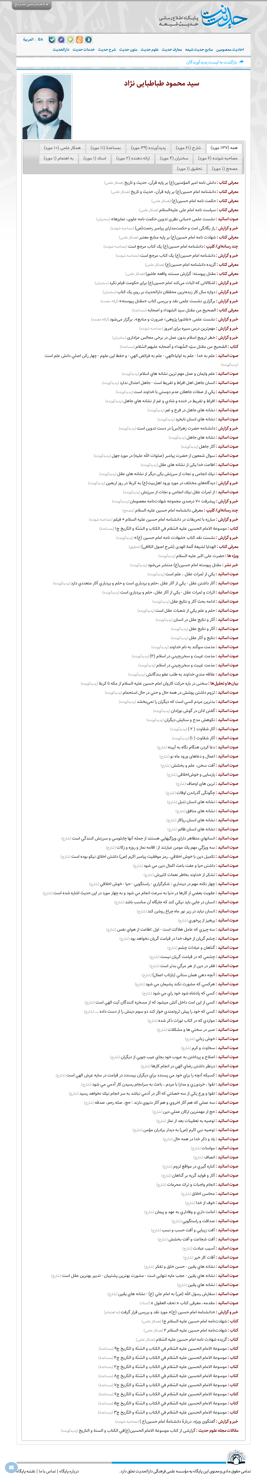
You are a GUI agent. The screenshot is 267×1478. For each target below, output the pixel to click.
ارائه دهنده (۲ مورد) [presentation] (133, 158)
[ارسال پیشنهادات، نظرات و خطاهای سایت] (11, 1467)
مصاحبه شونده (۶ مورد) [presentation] (218, 158)
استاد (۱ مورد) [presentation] (94, 158)
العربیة (28, 39)
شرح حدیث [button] (107, 50)
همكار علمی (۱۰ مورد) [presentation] (62, 148)
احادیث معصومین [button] (230, 50)
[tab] (224, 148)
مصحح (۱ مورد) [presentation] (225, 169)
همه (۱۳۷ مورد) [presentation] (224, 148)
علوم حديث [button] (150, 50)
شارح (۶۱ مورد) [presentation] (188, 148)
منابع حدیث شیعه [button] (199, 50)
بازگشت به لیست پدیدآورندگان (211, 62)
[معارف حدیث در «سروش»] (88, 39)
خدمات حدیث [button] (84, 50)
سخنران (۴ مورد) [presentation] (174, 158)
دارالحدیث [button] (61, 50)
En (40, 39)
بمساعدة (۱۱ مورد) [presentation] (106, 148)
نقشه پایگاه (25, 1471)
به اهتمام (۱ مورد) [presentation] (59, 158)
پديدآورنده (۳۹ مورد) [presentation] (148, 148)
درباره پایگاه (69, 1471)
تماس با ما (47, 1471)
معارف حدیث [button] (172, 50)
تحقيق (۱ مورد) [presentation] (189, 169)
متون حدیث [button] (128, 50)
